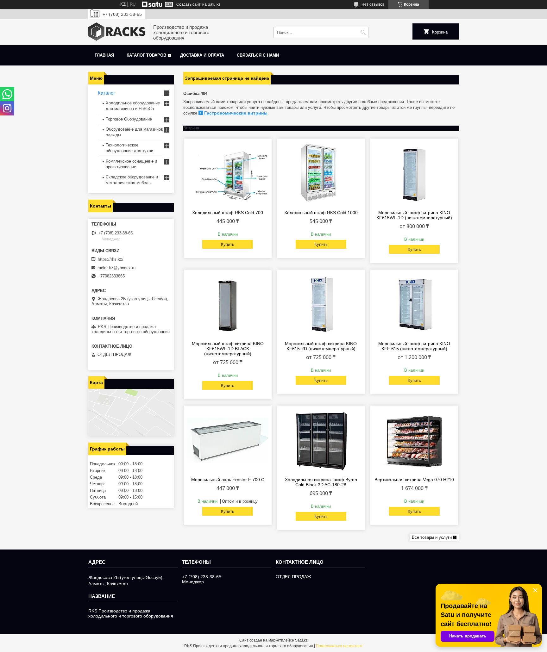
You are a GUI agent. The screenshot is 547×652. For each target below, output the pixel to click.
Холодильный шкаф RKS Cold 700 (227, 212)
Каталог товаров (146, 55)
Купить (227, 244)
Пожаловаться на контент (339, 646)
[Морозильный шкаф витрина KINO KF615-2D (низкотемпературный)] (321, 304)
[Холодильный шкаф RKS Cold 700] (227, 173)
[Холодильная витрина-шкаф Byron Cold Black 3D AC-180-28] (321, 440)
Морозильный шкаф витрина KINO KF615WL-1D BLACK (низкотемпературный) (228, 348)
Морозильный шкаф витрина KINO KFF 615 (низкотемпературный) (414, 346)
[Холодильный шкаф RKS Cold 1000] (321, 173)
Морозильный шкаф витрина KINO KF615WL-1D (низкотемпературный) (414, 215)
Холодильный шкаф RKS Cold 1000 (321, 212)
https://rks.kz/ (110, 259)
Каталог (106, 93)
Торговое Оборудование (129, 119)
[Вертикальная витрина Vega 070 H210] (414, 440)
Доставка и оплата (202, 55)
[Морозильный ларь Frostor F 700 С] (227, 440)
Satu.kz (301, 640)
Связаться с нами (258, 55)
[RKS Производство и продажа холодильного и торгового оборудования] (116, 32)
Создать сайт (188, 4)
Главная (104, 55)
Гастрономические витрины (235, 112)
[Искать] (362, 32)
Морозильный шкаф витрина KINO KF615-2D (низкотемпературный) (321, 346)
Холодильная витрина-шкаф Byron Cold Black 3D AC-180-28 (321, 482)
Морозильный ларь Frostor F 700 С (227, 479)
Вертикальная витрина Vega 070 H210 (414, 479)
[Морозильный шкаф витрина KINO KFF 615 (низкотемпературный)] (414, 304)
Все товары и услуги (432, 537)
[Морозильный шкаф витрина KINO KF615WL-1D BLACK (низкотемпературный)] (227, 304)
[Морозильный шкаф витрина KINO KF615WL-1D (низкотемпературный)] (414, 173)
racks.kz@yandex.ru (116, 267)
